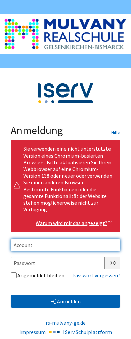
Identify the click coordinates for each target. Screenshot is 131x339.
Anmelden (69, 301)
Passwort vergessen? (96, 275)
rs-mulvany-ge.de (66, 322)
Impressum (32, 332)
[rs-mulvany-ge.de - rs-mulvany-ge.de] (65, 34)
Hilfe (115, 132)
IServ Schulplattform (87, 332)
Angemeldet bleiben (40, 275)
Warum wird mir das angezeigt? (71, 222)
